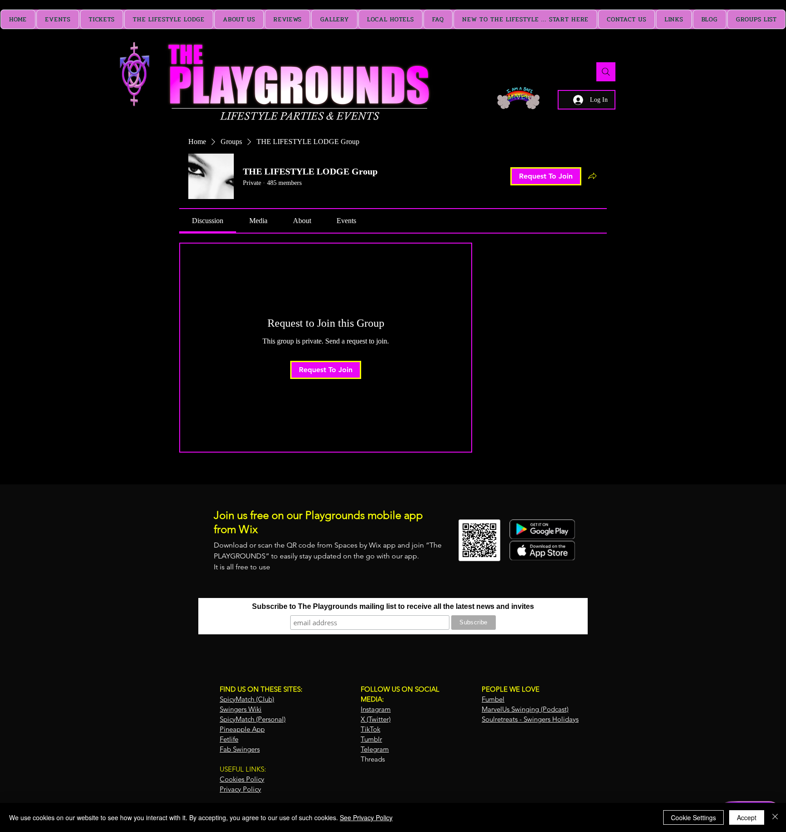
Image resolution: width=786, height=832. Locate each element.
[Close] (775, 817)
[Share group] (592, 175)
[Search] (605, 71)
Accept (746, 817)
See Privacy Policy (366, 817)
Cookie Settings (693, 817)
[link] (207, 220)
